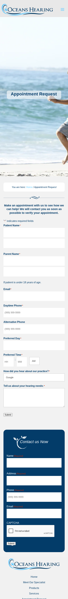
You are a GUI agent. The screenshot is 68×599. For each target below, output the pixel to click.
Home (29, 187)
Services (34, 593)
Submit (8, 415)
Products (34, 588)
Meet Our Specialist (34, 582)
